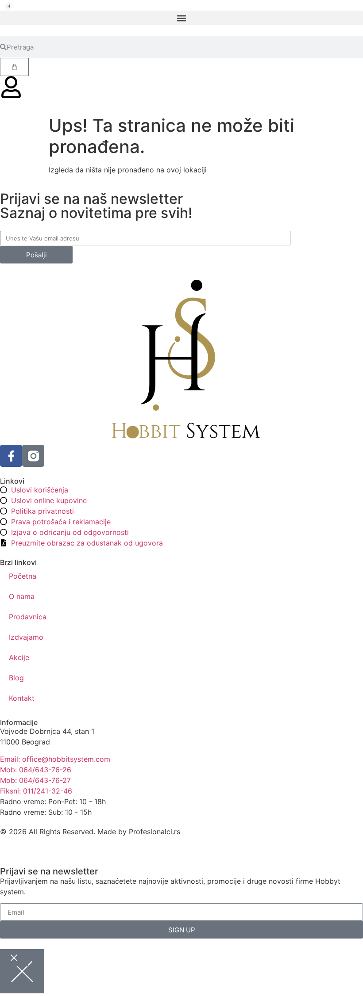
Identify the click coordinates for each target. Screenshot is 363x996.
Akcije (19, 657)
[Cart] (14, 67)
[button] (181, 18)
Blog (16, 677)
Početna (22, 576)
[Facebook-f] (11, 456)
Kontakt (22, 698)
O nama (22, 596)
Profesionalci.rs (154, 831)
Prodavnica (27, 616)
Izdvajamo (26, 637)
